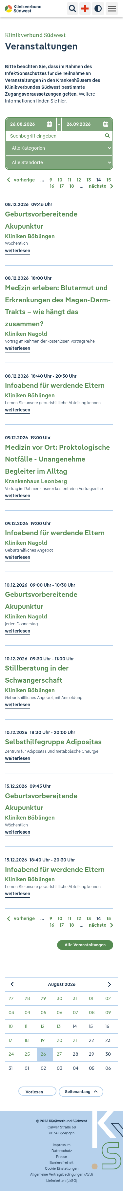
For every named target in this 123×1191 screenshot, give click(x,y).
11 (70, 180)
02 (108, 998)
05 (43, 1012)
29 (43, 998)
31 (75, 998)
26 (43, 1054)
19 (43, 1040)
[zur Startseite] (25, 8)
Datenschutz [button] (61, 1150)
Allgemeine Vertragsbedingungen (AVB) (61, 1174)
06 (59, 1012)
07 (75, 1012)
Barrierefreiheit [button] (61, 1162)
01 (91, 998)
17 (62, 186)
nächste (98, 186)
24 (11, 1054)
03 (11, 1012)
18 (72, 186)
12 (79, 180)
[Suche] (72, 8)
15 (109, 180)
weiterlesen (17, 251)
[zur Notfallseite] (85, 8)
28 (27, 998)
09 (108, 1012)
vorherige (25, 180)
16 (52, 186)
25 (27, 1054)
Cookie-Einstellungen (61, 1168)
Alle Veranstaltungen (85, 944)
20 (59, 1040)
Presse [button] (61, 1156)
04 (27, 1012)
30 (59, 998)
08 (92, 1012)
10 (60, 180)
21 (75, 1040)
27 (11, 998)
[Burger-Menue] (112, 8)
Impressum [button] (62, 1145)
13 (89, 180)
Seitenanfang (78, 1091)
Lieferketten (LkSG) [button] (61, 1180)
